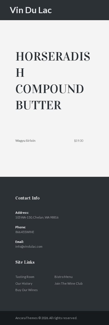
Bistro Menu (63, 276)
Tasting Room (24, 276)
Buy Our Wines (26, 290)
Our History (23, 283)
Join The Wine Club (68, 283)
